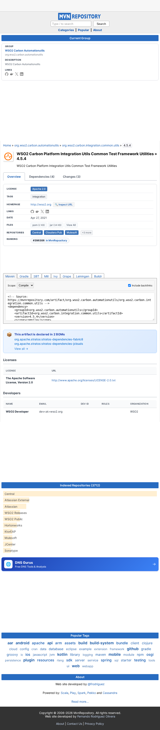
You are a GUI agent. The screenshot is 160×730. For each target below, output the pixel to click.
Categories (66, 30)
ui (68, 666)
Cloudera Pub (54, 232)
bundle (122, 643)
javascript (40, 655)
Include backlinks (142, 285)
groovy (13, 654)
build (83, 643)
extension (101, 649)
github (133, 649)
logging (88, 654)
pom (38, 225)
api (50, 643)
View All (71, 225)
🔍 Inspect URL (64, 204)
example (85, 649)
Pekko (91, 693)
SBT (36, 276)
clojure (147, 643)
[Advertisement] (80, 5)
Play (73, 693)
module (129, 655)
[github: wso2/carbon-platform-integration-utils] (32, 211)
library (75, 654)
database (56, 649)
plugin (29, 660)
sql (116, 660)
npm (141, 654)
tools (152, 660)
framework (117, 649)
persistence (13, 660)
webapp (87, 666)
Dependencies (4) (42, 176)
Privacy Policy (94, 723)
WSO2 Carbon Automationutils (25, 50)
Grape (67, 276)
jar (55, 225)
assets (71, 643)
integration (38, 196)
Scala (64, 693)
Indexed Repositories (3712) (80, 485)
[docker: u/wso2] (11, 74)
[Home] (80, 19)
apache (39, 643)
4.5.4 (21, 158)
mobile (115, 654)
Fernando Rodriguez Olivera (96, 716)
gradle (146, 649)
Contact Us (74, 723)
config (25, 649)
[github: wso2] (6, 74)
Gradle (24, 276)
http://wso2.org (41, 204)
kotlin (62, 654)
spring (107, 660)
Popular (83, 30)
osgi (150, 654)
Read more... (80, 701)
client (135, 643)
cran (34, 649)
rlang (61, 660)
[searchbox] (71, 24)
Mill (46, 276)
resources (46, 660)
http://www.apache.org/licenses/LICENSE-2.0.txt (84, 380)
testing (140, 660)
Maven (10, 276)
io (22, 654)
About (97, 30)
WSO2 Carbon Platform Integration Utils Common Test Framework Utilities (85, 153)
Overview (14, 176)
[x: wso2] (16, 74)
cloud (13, 649)
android (23, 643)
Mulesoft (72, 232)
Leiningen (82, 276)
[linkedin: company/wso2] (21, 74)
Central (36, 232)
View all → (21, 348)
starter (126, 660)
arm (59, 643)
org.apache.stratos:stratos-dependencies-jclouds (48, 343)
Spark (82, 693)
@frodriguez (96, 684)
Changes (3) (72, 176)
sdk (69, 660)
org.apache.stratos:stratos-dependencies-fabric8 (48, 339)
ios (28, 654)
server (80, 660)
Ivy (56, 276)
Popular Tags (80, 635)
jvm (53, 655)
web (76, 666)
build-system (102, 643)
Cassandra (110, 693)
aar (11, 643)
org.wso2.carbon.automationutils (36, 145)
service (93, 660)
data (43, 649)
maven (101, 654)
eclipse (72, 649)
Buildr (98, 276)
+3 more (86, 232)
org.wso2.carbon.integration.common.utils (90, 145)
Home (7, 145)
